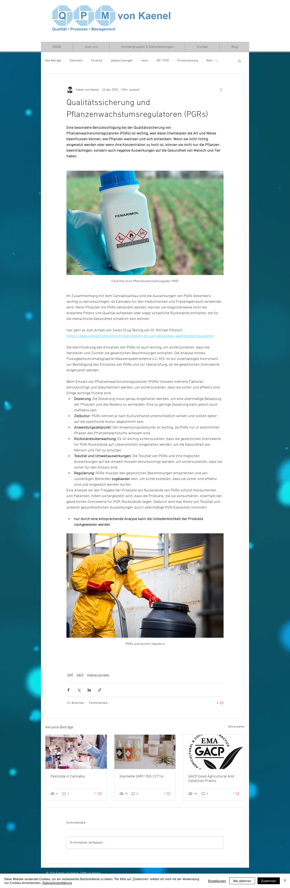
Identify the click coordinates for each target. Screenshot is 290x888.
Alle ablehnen (242, 881)
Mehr (209, 60)
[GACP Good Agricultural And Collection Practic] (214, 752)
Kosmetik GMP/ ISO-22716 (141, 776)
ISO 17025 (162, 60)
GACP (80, 675)
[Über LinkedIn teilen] (89, 690)
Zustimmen (268, 881)
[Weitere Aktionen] (221, 89)
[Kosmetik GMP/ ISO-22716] (145, 752)
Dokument (76, 60)
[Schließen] (284, 881)
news (144, 60)
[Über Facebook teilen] (68, 690)
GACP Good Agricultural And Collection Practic (211, 778)
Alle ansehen (236, 727)
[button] (239, 60)
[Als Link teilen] (100, 690)
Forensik (96, 60)
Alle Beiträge (53, 60)
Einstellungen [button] (217, 881)
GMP (70, 675)
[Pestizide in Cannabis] (76, 752)
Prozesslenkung (187, 60)
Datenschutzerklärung (57, 883)
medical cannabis (98, 675)
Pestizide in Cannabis (68, 776)
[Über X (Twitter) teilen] (79, 690)
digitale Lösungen (122, 60)
